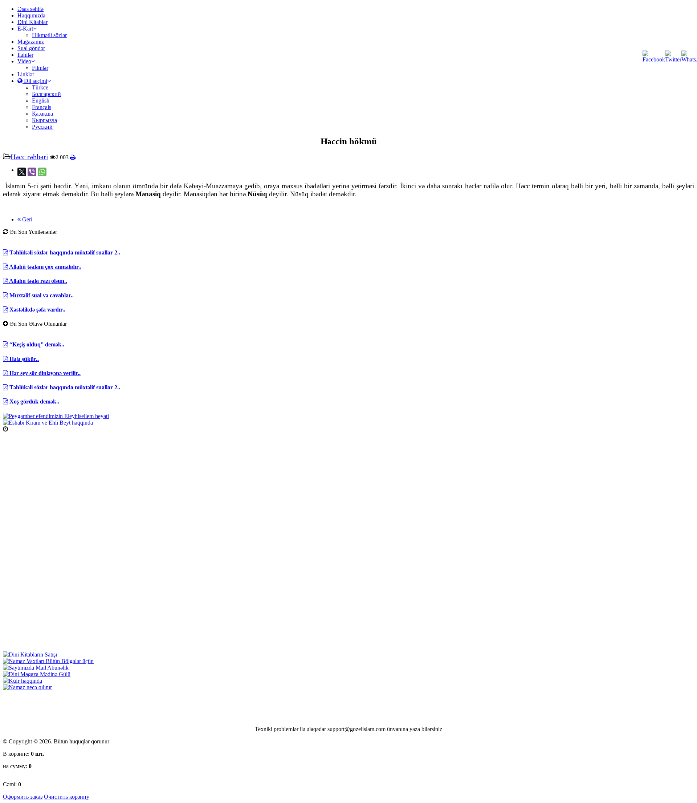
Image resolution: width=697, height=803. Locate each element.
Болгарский (46, 94)
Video (24, 61)
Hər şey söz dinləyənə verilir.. (44, 373)
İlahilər (25, 55)
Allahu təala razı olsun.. (37, 281)
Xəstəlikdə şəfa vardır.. (36, 309)
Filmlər (40, 68)
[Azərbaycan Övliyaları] (48, 422)
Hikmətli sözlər (49, 35)
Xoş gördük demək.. (33, 401)
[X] (21, 172)
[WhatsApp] (42, 172)
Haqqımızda (31, 15)
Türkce (40, 87)
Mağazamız (30, 42)
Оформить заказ (22, 797)
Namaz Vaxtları (26, 429)
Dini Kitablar (32, 22)
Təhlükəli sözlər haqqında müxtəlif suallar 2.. (64, 252)
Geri (26, 219)
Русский (42, 127)
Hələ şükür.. (23, 359)
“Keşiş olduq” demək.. (36, 344)
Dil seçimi (35, 81)
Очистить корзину (66, 797)
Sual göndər (31, 48)
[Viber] (32, 172)
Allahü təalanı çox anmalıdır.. (44, 267)
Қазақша (42, 114)
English (40, 100)
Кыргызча (44, 120)
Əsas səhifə (30, 9)
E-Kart (25, 28)
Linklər (25, 74)
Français (41, 107)
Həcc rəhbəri (29, 157)
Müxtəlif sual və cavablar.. (41, 295)
